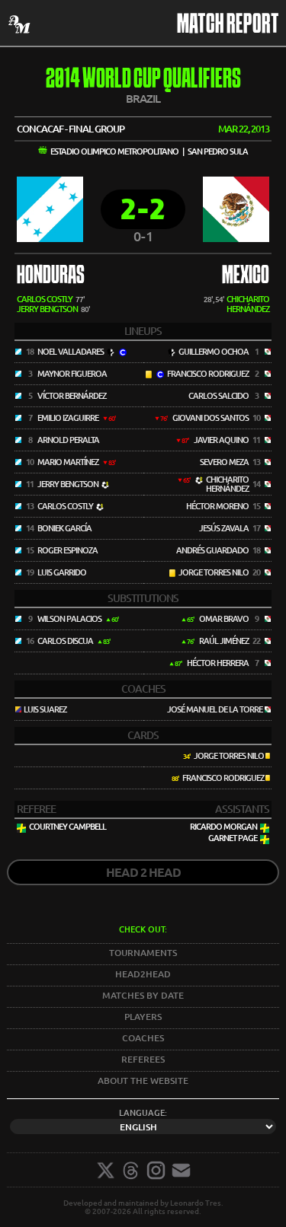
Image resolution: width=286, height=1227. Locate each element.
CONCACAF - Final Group (70, 128)
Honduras (51, 276)
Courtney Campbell (67, 826)
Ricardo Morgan (223, 826)
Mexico (245, 276)
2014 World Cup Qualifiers (143, 80)
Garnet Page (232, 838)
